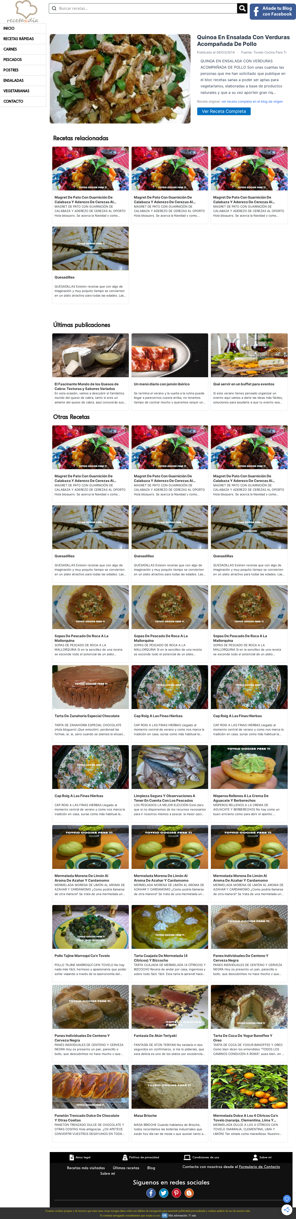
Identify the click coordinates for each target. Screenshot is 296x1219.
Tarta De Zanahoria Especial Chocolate (87, 716)
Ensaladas (13, 81)
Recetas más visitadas (86, 1168)
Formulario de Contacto (259, 1167)
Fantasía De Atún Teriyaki (155, 1035)
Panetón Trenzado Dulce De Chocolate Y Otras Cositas (87, 1117)
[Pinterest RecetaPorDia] (177, 1193)
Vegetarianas (16, 91)
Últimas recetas (126, 1168)
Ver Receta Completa (224, 111)
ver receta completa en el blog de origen (252, 101)
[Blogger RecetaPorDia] (190, 1193)
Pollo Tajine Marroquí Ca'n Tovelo (82, 955)
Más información (177, 1215)
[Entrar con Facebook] (273, 11)
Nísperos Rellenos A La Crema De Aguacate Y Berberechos (240, 798)
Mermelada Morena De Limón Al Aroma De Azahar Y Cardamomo (82, 878)
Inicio (8, 28)
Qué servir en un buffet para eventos (243, 384)
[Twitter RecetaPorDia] (165, 1193)
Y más (192, 1215)
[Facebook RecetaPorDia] (152, 1193)
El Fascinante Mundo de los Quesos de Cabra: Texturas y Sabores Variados (87, 386)
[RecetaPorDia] (22, 11)
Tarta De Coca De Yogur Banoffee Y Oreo (242, 1037)
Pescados (12, 60)
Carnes (10, 49)
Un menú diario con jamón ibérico (162, 384)
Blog (151, 1168)
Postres (10, 70)
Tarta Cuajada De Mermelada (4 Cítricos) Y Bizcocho (161, 958)
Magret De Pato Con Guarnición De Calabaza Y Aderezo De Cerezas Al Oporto (84, 199)
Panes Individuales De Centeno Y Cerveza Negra (240, 958)
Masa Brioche (145, 1115)
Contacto (13, 101)
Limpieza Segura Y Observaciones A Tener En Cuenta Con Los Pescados (164, 798)
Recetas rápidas (18, 39)
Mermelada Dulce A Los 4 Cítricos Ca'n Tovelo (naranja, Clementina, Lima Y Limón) (245, 1118)
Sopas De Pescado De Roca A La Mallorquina (81, 638)
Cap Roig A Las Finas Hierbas (158, 716)
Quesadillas (64, 277)
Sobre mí (108, 1174)
